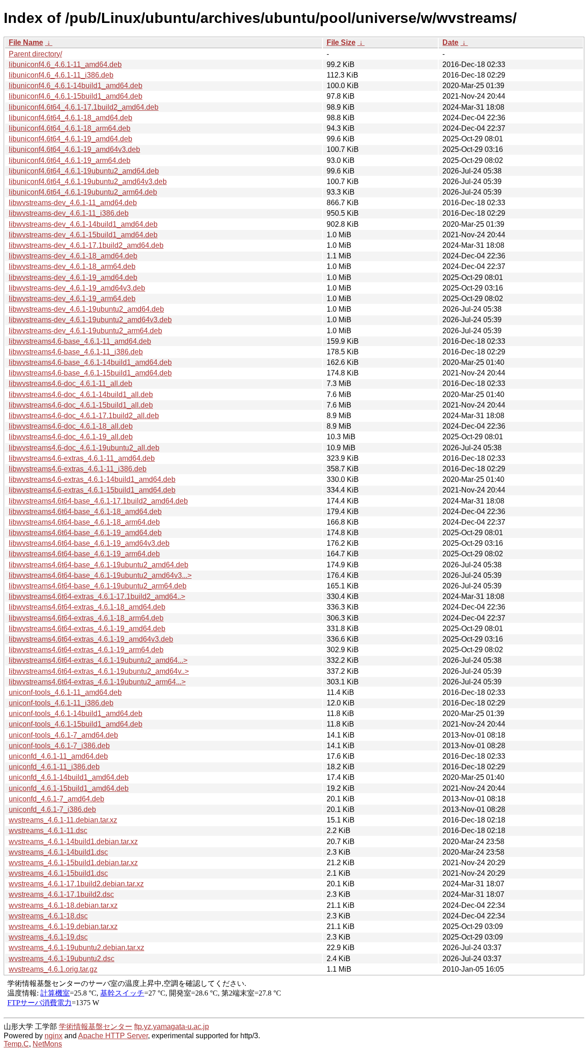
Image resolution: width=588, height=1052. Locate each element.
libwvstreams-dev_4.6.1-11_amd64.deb (73, 203)
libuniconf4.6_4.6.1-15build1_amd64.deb (75, 96)
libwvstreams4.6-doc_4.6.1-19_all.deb (71, 437)
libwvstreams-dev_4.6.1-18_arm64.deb (72, 266)
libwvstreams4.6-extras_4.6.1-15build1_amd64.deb (92, 490)
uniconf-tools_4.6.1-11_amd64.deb (65, 692)
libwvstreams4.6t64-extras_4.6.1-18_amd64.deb (87, 607)
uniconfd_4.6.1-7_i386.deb (52, 809)
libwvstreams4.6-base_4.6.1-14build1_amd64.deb (90, 362)
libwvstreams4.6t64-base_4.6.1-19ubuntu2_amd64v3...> (100, 575)
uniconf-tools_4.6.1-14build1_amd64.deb (75, 713)
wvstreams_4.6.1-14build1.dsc (58, 852)
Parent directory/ (35, 54)
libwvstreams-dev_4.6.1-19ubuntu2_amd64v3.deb (90, 320)
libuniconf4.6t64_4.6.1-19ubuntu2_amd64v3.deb (88, 181)
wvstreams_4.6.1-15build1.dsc (58, 873)
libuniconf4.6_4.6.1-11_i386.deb (61, 75)
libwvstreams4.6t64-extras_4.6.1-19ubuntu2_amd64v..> (99, 671)
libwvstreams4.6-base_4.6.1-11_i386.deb (76, 352)
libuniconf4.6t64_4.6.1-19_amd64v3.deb (74, 149)
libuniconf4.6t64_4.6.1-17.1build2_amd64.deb (83, 107)
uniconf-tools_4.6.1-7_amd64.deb (63, 735)
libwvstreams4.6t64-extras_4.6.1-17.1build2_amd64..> (97, 596)
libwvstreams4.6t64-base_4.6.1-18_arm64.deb (84, 522)
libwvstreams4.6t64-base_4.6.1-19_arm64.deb (84, 554)
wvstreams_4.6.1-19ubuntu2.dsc (61, 958)
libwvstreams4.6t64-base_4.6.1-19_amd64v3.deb (89, 543)
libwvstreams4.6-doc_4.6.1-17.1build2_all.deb (84, 416)
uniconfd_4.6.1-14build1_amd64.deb (69, 777)
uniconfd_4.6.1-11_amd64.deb (58, 756)
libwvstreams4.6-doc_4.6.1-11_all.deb (70, 383)
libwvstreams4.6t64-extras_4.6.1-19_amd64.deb (87, 628)
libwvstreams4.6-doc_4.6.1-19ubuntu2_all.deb (84, 448)
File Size (341, 42)
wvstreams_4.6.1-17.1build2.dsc (61, 894)
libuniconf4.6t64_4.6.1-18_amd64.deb (70, 118)
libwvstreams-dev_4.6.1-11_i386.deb (69, 213)
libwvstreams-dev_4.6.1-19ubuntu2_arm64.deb (85, 331)
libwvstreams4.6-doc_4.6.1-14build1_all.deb (81, 394)
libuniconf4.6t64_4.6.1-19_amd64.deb (70, 139)
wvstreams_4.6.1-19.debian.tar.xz (63, 926)
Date (450, 42)
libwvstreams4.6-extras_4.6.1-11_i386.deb (78, 469)
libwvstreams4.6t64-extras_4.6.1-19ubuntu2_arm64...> (97, 682)
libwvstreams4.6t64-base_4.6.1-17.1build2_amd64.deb (98, 501)
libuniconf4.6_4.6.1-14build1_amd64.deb (75, 86)
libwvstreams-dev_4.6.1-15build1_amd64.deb (83, 235)
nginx (53, 1036)
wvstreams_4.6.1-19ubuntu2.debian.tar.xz (76, 947)
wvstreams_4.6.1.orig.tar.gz (53, 969)
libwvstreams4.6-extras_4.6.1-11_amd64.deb (82, 458)
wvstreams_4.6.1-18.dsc (48, 916)
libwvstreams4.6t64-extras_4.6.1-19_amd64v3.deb (91, 639)
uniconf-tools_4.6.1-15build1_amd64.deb (75, 724)
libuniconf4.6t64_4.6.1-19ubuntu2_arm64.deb (83, 192)
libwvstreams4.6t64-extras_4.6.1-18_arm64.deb (86, 618)
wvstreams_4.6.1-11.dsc (48, 830)
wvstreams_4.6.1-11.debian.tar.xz (63, 820)
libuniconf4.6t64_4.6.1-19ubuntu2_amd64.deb (84, 171)
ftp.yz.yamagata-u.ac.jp (171, 1026)
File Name (26, 42)
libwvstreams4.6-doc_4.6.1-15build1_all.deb (81, 405)
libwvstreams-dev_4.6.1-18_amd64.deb (73, 256)
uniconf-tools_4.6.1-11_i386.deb (61, 703)
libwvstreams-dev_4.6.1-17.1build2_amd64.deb (86, 245)
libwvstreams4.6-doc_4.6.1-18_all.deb (71, 426)
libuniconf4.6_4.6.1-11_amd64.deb (65, 64)
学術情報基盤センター (95, 1026)
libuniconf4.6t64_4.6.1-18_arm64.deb (69, 128)
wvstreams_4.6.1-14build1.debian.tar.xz (73, 841)
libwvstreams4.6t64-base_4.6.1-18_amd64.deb (85, 511)
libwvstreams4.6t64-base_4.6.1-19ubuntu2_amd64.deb (98, 565)
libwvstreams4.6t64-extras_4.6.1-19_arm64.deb (86, 650)
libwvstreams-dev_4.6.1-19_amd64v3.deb (77, 288)
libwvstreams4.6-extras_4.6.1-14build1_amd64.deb (92, 479)
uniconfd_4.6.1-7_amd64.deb (56, 799)
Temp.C (16, 1044)
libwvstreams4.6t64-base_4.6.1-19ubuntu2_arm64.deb (98, 586)
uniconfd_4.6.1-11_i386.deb (54, 767)
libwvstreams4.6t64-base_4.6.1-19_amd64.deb (85, 533)
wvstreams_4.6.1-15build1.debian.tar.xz (73, 863)
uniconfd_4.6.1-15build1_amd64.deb (69, 788)
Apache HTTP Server (113, 1036)
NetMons (47, 1044)
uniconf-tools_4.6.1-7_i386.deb (59, 746)
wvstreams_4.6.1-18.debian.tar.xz (63, 905)
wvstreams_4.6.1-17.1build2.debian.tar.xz (76, 884)
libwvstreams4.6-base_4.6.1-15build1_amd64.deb (90, 373)
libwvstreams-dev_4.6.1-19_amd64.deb (73, 277)
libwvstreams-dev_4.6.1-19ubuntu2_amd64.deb (86, 309)
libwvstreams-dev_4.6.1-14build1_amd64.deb (83, 224)
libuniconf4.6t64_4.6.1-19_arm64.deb (69, 160)
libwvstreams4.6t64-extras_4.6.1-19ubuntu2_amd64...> (98, 660)
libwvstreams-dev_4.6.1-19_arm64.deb (72, 298)
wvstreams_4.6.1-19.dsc (48, 937)
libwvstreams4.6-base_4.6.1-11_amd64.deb (80, 341)
